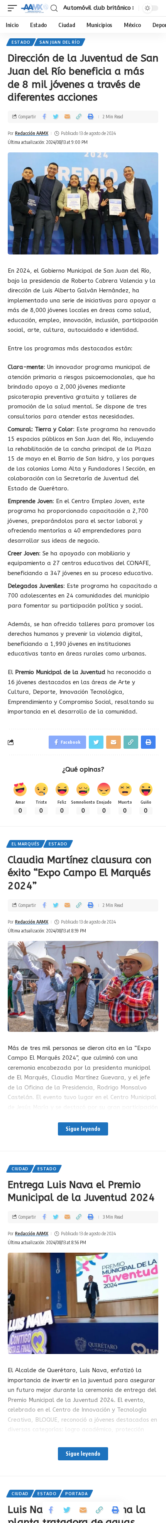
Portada (76, 1493)
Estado (21, 42)
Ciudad (20, 1168)
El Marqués (26, 844)
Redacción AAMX (31, 133)
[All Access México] (35, 8)
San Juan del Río (59, 42)
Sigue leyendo (83, 1128)
